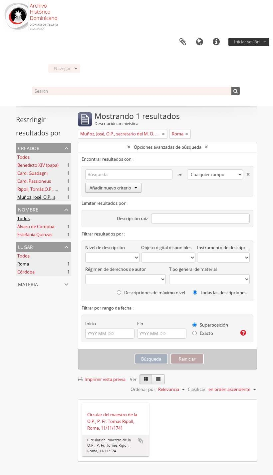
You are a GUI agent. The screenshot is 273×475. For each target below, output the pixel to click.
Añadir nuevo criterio (110, 188)
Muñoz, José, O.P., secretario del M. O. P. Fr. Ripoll (65, 197)
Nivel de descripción (105, 248)
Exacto (206, 333)
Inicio (90, 324)
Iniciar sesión (247, 42)
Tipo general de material (193, 269)
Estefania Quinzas (34, 234)
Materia (28, 283)
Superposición (213, 325)
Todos (23, 157)
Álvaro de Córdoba (35, 226)
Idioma (199, 42)
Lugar (25, 246)
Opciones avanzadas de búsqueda (167, 147)
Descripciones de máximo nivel (154, 293)
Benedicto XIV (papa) (38, 165)
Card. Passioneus (34, 181)
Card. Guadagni (32, 173)
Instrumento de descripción (223, 248)
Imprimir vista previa (105, 379)
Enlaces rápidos (216, 42)
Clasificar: (197, 389)
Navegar (62, 68)
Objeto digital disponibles (166, 248)
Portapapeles (182, 42)
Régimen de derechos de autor (115, 269)
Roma (23, 264)
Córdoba (26, 272)
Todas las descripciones (222, 293)
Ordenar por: (143, 389)
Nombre (28, 208)
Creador (29, 147)
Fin (140, 324)
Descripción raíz (132, 218)
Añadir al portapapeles (140, 440)
